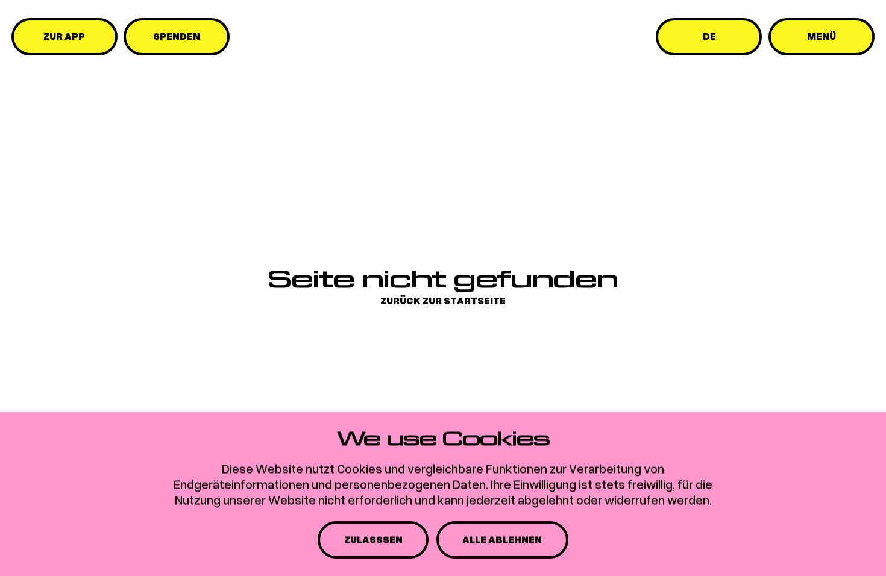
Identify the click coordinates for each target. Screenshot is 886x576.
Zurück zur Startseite (443, 301)
